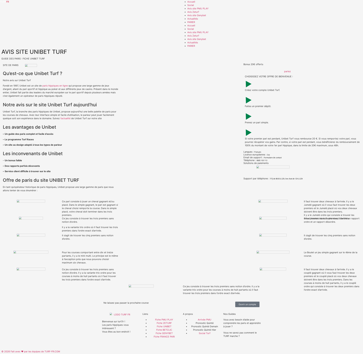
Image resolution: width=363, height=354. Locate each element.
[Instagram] (113, 341)
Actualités (192, 18)
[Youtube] (129, 341)
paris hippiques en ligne (55, 85)
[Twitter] (121, 341)
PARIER (191, 22)
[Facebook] (105, 341)
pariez (287, 71)
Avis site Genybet (196, 15)
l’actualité (65, 118)
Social (190, 5)
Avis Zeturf (193, 11)
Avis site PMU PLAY (198, 8)
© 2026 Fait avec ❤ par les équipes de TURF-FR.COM (30, 351)
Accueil (191, 1)
